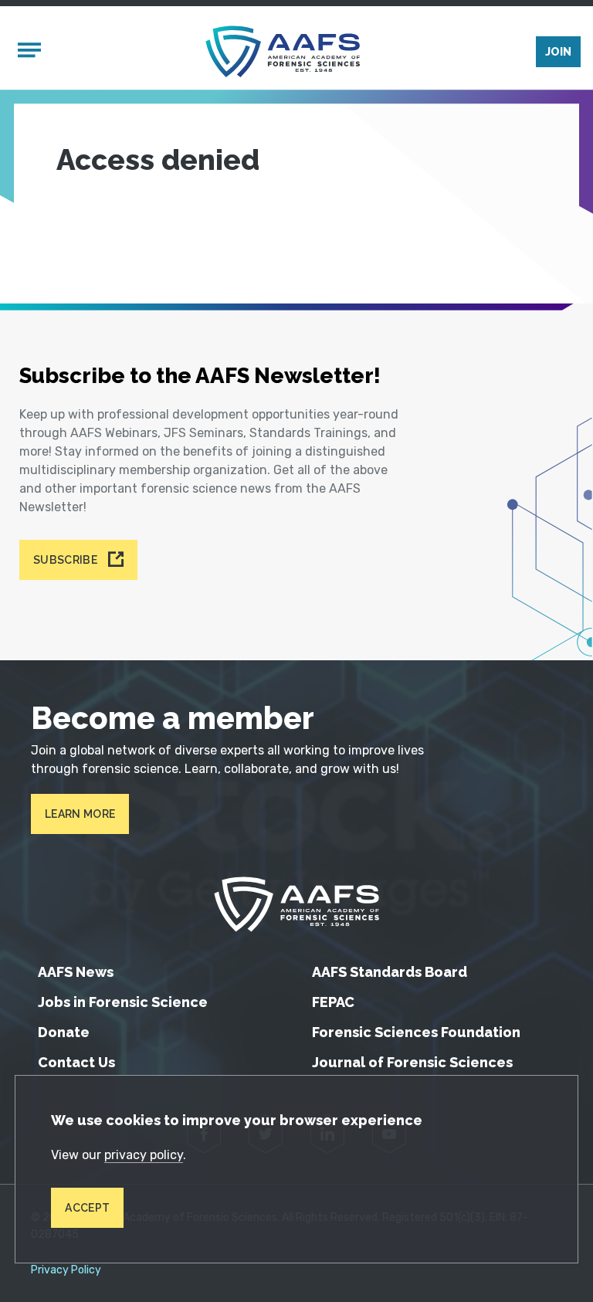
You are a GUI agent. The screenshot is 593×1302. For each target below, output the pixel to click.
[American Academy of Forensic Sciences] (282, 51)
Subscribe (65, 560)
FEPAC (333, 1002)
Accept (87, 1208)
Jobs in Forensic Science (123, 1002)
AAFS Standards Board (389, 972)
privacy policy (143, 1155)
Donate (64, 1032)
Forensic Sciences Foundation (416, 1032)
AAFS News (76, 972)
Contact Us (76, 1062)
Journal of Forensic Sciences (412, 1062)
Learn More (80, 814)
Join (558, 52)
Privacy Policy (66, 1270)
